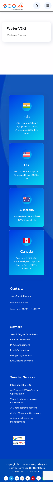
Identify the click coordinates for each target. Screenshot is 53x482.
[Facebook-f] (6, 478)
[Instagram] (22, 478)
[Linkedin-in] (17, 478)
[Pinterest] (33, 478)
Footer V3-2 (16, 28)
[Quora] (38, 478)
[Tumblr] (27, 478)
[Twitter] (11, 478)
